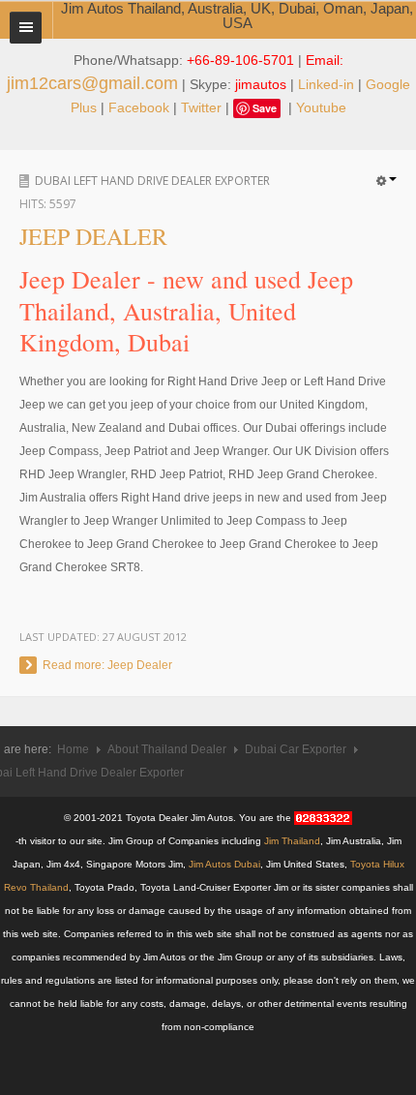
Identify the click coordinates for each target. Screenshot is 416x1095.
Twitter (201, 107)
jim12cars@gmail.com (92, 83)
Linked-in (326, 84)
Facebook (138, 107)
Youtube (321, 107)
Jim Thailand (292, 841)
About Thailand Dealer (166, 749)
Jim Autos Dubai (224, 864)
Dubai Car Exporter (295, 749)
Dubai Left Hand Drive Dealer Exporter (152, 180)
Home (73, 749)
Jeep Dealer (93, 236)
